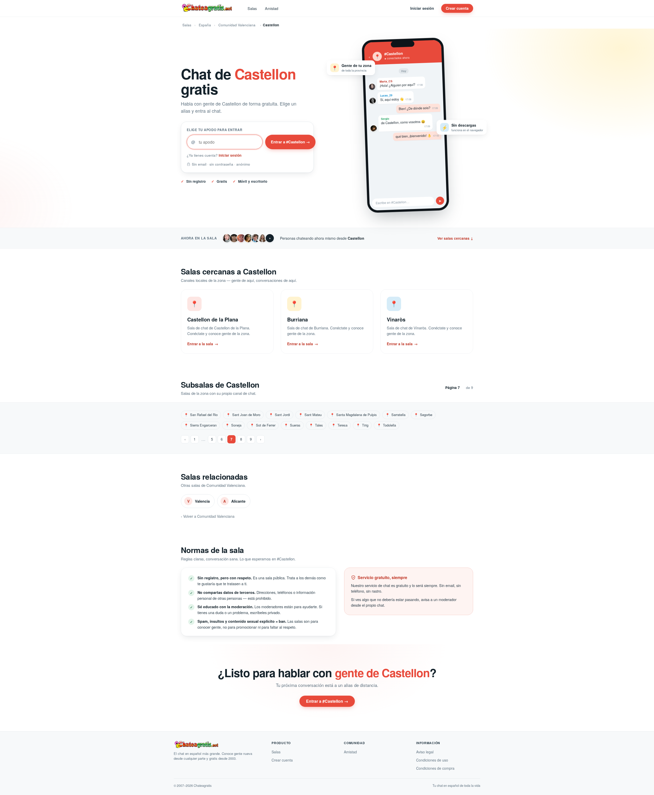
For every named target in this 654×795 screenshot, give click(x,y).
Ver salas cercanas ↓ (455, 238)
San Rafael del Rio (201, 414)
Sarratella (395, 414)
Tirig (362, 425)
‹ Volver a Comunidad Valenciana (208, 516)
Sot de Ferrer (262, 425)
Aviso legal (425, 751)
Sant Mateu (310, 414)
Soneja (233, 425)
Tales (316, 425)
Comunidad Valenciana (236, 24)
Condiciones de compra (435, 768)
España (205, 24)
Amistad (271, 8)
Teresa (339, 425)
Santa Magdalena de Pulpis (353, 414)
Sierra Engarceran (200, 425)
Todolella (386, 425)
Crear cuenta (457, 8)
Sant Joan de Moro (243, 414)
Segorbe (423, 414)
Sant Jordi (279, 414)
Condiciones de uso (432, 760)
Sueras (292, 425)
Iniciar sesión (422, 8)
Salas (252, 8)
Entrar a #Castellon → (290, 142)
